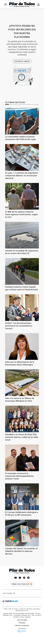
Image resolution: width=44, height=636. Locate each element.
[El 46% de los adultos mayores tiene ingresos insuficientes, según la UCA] (22, 196)
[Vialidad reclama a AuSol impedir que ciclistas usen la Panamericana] (22, 271)
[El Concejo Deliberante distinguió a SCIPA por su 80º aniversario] (22, 496)
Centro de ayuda (22, 620)
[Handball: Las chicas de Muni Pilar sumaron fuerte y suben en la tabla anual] (22, 419)
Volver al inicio (22, 61)
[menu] (5, 4)
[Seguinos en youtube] (15, 578)
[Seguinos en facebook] (28, 578)
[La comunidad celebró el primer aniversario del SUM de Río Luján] (22, 121)
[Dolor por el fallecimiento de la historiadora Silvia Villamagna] (22, 346)
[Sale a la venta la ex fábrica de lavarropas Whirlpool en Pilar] (22, 382)
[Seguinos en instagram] (24, 578)
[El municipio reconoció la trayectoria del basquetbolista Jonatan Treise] (22, 458)
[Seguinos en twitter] (20, 578)
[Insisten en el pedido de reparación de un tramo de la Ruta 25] (22, 235)
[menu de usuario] (38, 4)
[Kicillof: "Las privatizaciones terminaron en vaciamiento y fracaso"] (22, 307)
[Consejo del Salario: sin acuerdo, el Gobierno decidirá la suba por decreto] (22, 533)
